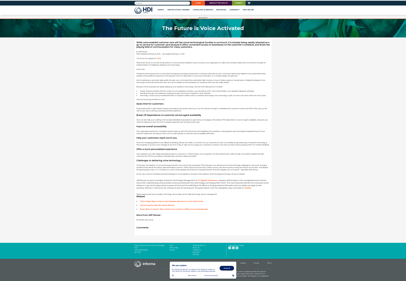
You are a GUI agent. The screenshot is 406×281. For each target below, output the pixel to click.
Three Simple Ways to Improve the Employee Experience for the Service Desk (171, 201)
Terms (269, 263)
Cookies (243, 263)
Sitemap (196, 254)
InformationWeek (141, 250)
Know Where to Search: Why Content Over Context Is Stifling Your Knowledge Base (174, 209)
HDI (136, 248)
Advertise (196, 252)
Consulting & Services (203, 10)
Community (234, 10)
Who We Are (248, 10)
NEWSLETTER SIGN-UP (218, 3)
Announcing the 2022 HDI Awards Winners (157, 205)
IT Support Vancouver (207, 180)
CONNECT (239, 3)
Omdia (171, 250)
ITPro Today (173, 248)
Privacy (256, 263)
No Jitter (137, 252)
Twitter (248, 188)
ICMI (159, 58)
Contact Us (197, 250)
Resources (221, 10)
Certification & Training (178, 10)
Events (161, 10)
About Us (196, 248)
